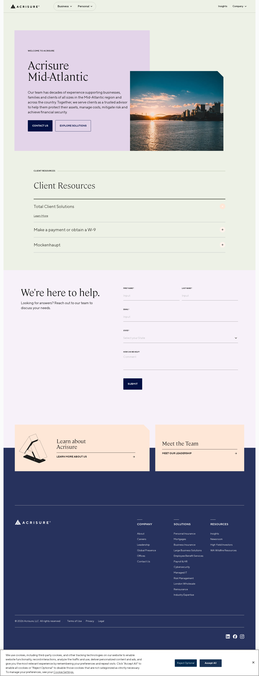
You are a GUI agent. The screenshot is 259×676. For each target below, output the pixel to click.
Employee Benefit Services (188, 555)
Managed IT (180, 572)
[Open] (235, 338)
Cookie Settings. (63, 672)
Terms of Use (74, 621)
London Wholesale (184, 583)
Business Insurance (184, 544)
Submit (133, 384)
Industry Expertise (184, 594)
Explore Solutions (73, 125)
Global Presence (146, 550)
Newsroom (216, 539)
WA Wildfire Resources (223, 550)
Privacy (90, 621)
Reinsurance (181, 589)
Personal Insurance (184, 533)
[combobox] (178, 338)
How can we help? (131, 352)
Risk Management (184, 578)
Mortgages (180, 539)
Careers (141, 539)
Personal (83, 6)
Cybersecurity (182, 567)
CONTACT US (40, 125)
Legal (101, 621)
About (140, 533)
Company (238, 6)
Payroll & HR (180, 561)
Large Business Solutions (188, 550)
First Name (128, 288)
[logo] (25, 6)
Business (63, 6)
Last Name (187, 288)
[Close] (253, 662)
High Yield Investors (221, 544)
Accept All (211, 663)
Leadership (143, 544)
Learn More (41, 215)
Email (126, 309)
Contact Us (143, 561)
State (126, 330)
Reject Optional (185, 663)
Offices (141, 555)
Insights (222, 6)
